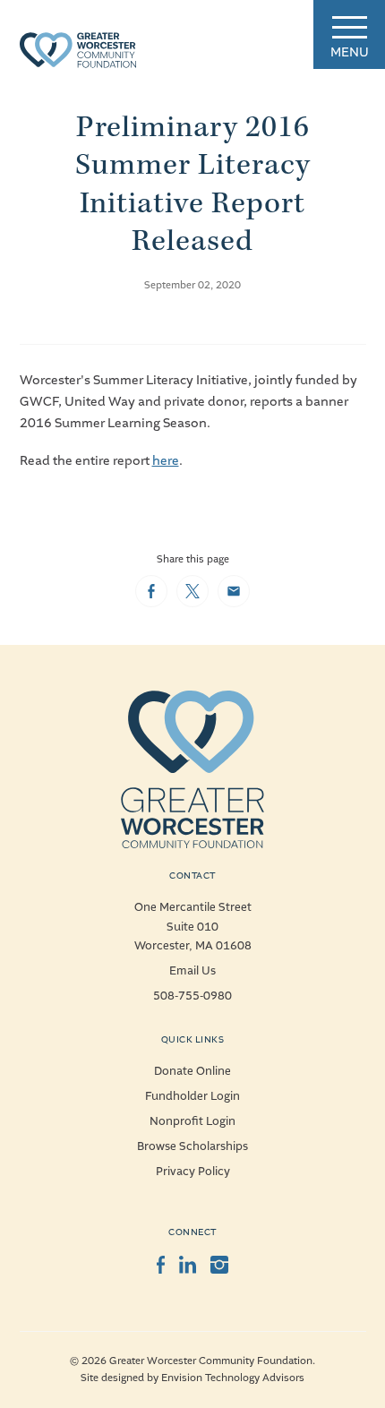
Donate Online (192, 1071)
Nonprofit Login (192, 1121)
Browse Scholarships (192, 1146)
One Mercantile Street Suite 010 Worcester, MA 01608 (193, 926)
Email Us (192, 971)
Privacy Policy (193, 1171)
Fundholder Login (192, 1096)
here (165, 460)
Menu (349, 52)
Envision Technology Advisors (232, 1378)
